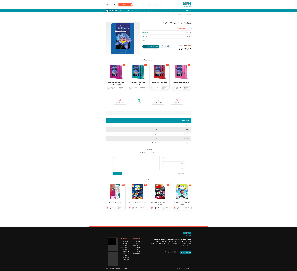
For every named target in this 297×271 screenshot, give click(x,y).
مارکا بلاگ (138, 249)
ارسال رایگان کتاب (120, 102)
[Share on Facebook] (109, 20)
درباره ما (138, 251)
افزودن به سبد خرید (153, 46)
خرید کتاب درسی (125, 241)
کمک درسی (175, 11)
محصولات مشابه (152, 113)
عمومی (153, 11)
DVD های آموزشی (125, 251)
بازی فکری (137, 11)
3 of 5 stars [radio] (181, 173)
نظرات (167, 113)
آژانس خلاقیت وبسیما (181, 268)
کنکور (169, 11)
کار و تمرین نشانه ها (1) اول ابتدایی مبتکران (182, 203)
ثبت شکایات (137, 243)
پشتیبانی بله (139, 102)
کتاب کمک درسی (180, 14)
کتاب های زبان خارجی (125, 247)
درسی (182, 11)
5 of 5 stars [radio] (178, 173)
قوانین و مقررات (158, 102)
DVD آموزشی (146, 11)
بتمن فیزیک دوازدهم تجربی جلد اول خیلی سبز (159, 203)
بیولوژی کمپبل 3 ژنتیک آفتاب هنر (159, 82)
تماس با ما (122, 11)
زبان (158, 11)
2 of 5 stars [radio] (182, 173)
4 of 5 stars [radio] (179, 173)
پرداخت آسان (126, 259)
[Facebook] (165, 252)
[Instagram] (175, 252)
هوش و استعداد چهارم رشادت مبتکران (137, 202)
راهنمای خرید (177, 102)
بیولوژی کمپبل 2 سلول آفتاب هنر (181, 82)
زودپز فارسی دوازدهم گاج (115, 202)
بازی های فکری (126, 253)
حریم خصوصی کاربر (136, 253)
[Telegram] (171, 252)
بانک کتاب (187, 11)
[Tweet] (114, 20)
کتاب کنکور (126, 255)
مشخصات (183, 113)
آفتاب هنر (155, 125)
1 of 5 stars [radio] (183, 173)
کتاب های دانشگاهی (125, 245)
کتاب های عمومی (125, 249)
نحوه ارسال (130, 11)
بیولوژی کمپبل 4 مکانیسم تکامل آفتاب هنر (137, 83)
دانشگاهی (163, 11)
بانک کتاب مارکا (188, 14)
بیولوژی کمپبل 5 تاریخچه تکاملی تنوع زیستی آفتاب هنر (116, 83)
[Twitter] (168, 252)
